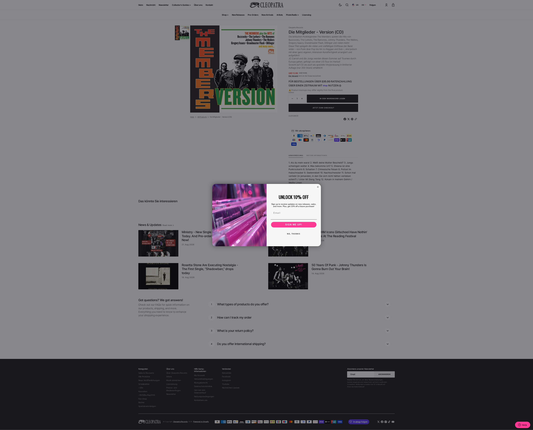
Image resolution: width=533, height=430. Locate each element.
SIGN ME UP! (293, 224)
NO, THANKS (293, 234)
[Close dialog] (318, 187)
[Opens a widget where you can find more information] (522, 425)
